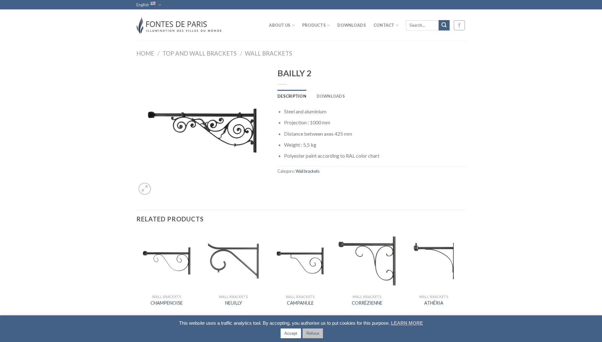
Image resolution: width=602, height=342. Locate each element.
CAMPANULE (300, 303)
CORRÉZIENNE (367, 303)
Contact (383, 25)
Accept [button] (290, 333)
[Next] (463, 274)
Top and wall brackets (199, 53)
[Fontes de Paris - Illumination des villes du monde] (180, 25)
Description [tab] (291, 96)
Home (145, 53)
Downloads (351, 25)
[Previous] (136, 274)
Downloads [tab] (331, 96)
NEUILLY (233, 303)
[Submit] (444, 25)
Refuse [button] (312, 333)
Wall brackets (268, 53)
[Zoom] (145, 189)
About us (279, 25)
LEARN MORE (407, 323)
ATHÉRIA (433, 303)
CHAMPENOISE (166, 303)
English (142, 4)
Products (314, 25)
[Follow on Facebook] (459, 25)
